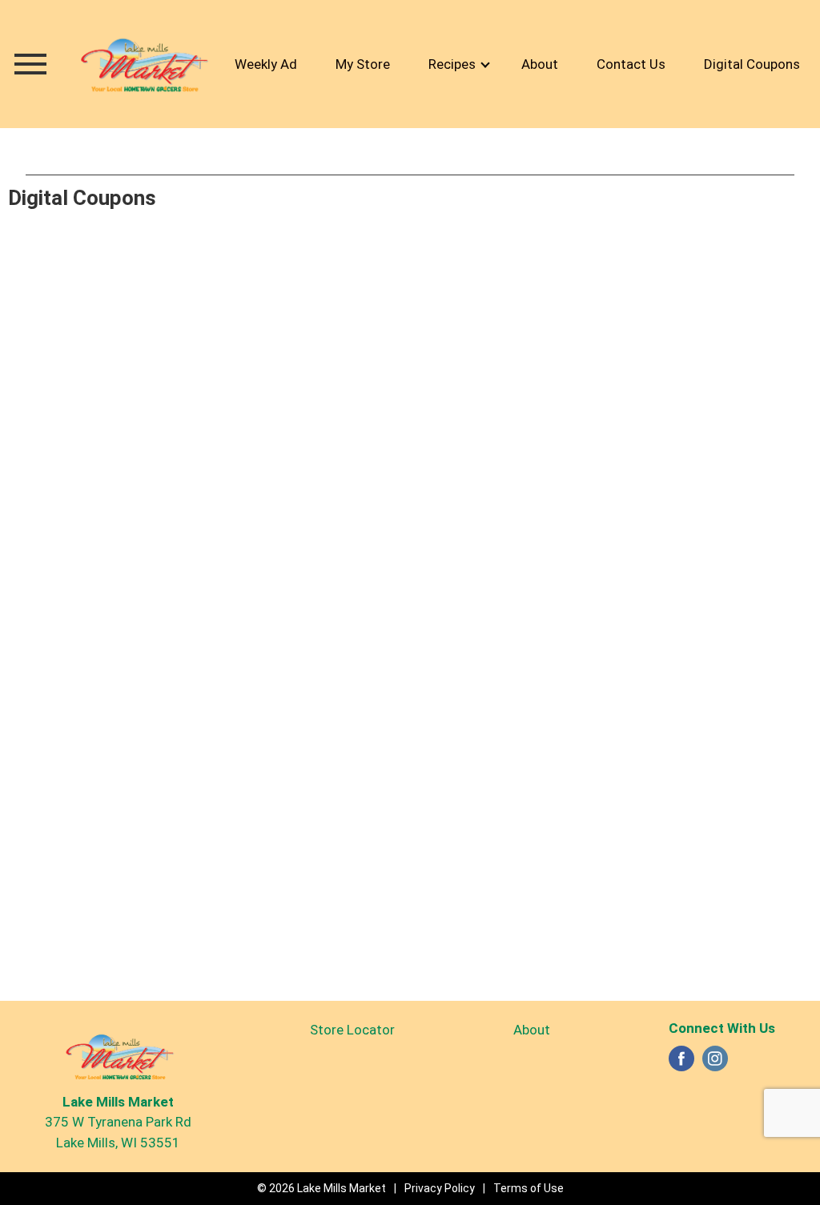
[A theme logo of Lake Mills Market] (143, 64)
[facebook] (681, 1063)
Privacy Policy (439, 1188)
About (531, 1030)
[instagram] (715, 1063)
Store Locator (352, 1030)
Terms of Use (528, 1188)
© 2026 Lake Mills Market (321, 1188)
